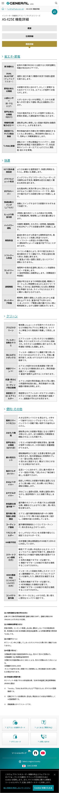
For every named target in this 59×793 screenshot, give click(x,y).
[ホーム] (3, 9)
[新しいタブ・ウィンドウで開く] (29, 751)
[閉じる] (55, 775)
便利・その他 (14, 409)
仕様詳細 (29, 36)
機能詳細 (29, 44)
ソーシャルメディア (19, 753)
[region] (29, 781)
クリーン (12, 316)
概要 (29, 28)
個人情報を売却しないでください (16, 788)
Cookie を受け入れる (43, 788)
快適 (7, 160)
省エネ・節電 (12, 56)
